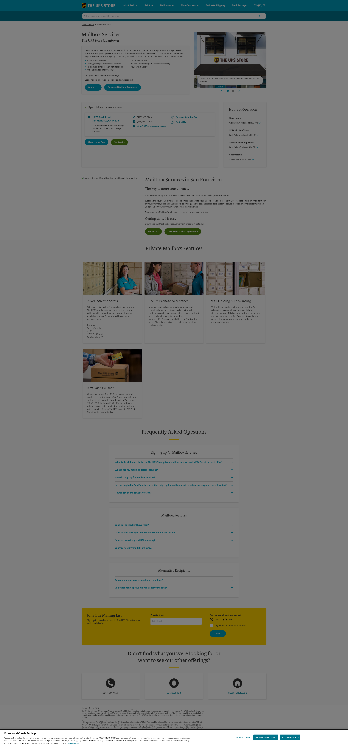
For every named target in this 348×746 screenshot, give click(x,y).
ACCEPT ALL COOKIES (290, 737)
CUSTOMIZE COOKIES (242, 737)
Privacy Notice (73, 743)
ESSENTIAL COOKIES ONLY (265, 737)
